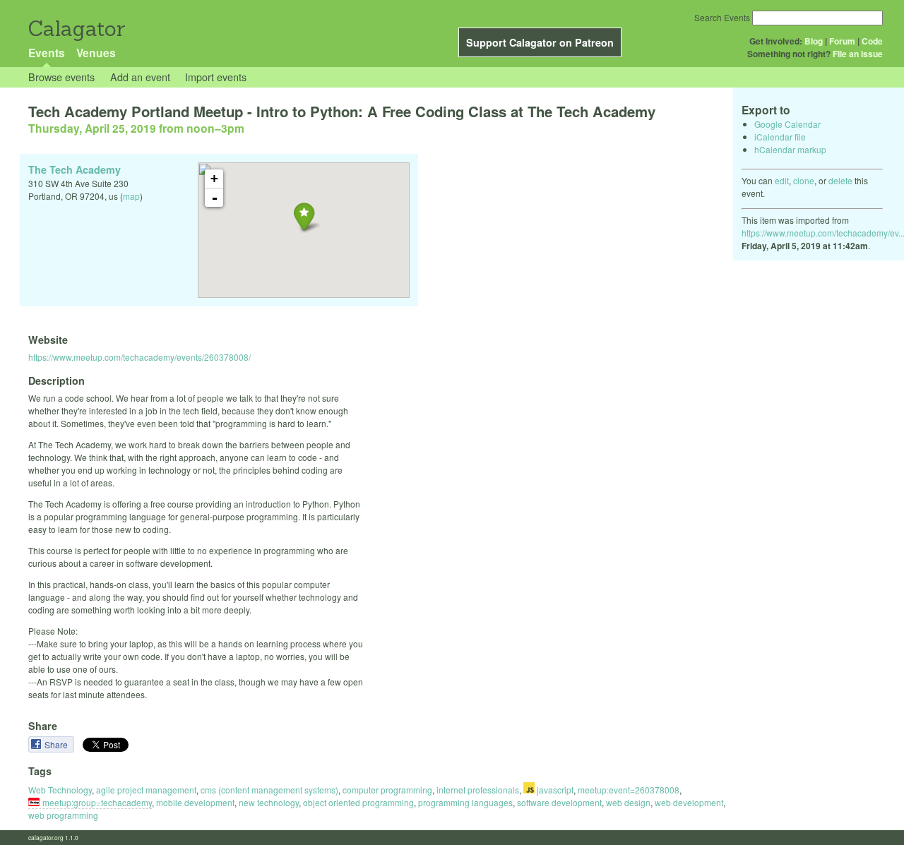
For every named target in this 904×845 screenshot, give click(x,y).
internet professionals (477, 790)
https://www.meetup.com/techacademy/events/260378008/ (139, 357)
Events (46, 52)
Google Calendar (787, 124)
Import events (215, 76)
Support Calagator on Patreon (540, 42)
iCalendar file (780, 137)
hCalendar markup (790, 149)
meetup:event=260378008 (628, 790)
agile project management (146, 790)
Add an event (140, 76)
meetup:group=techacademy (97, 802)
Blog (813, 41)
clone (803, 180)
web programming (63, 815)
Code (872, 41)
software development (559, 802)
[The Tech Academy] (304, 216)
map (131, 196)
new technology (269, 802)
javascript (554, 790)
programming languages (465, 802)
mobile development (195, 802)
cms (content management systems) (269, 790)
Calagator (76, 29)
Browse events (61, 76)
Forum (842, 41)
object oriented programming (358, 802)
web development (689, 802)
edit (782, 180)
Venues (96, 52)
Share (57, 744)
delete (840, 180)
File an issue (858, 53)
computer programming (387, 790)
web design (628, 802)
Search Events (722, 17)
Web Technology (60, 790)
